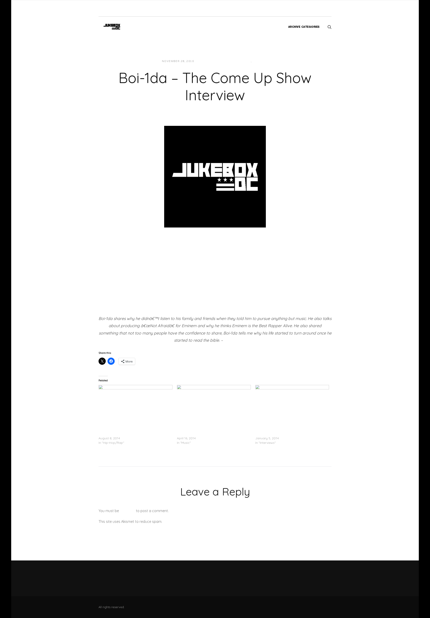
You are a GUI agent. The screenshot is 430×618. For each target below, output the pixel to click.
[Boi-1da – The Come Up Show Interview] (215, 176)
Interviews (241, 61)
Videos (259, 61)
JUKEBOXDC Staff (212, 61)
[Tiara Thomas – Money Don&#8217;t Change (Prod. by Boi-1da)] (214, 406)
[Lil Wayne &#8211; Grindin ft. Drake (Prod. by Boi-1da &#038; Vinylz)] (135, 406)
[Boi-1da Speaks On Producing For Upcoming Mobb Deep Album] (292, 406)
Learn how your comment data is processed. (200, 521)
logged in (127, 511)
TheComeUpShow (239, 340)
